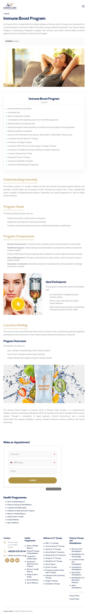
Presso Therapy (51, 567)
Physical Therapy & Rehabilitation (19, 505)
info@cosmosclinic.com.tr (17, 555)
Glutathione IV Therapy (53, 561)
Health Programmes (15, 497)
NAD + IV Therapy (52, 543)
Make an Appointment (16, 442)
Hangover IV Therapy (53, 558)
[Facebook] (12, 560)
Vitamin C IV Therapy (53, 549)
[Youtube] (17, 560)
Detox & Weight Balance (16, 502)
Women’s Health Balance (16, 514)
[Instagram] (7, 560)
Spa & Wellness (13, 523)
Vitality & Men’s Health (15, 517)
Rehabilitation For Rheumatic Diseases (78, 580)
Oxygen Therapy (51, 581)
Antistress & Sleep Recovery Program (21, 511)
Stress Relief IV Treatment (54, 552)
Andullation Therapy (52, 584)
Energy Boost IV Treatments (55, 555)
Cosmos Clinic (8, 611)
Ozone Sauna (50, 564)
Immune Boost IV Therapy (54, 546)
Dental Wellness (13, 520)
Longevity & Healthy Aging (16, 508)
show (16, 41)
